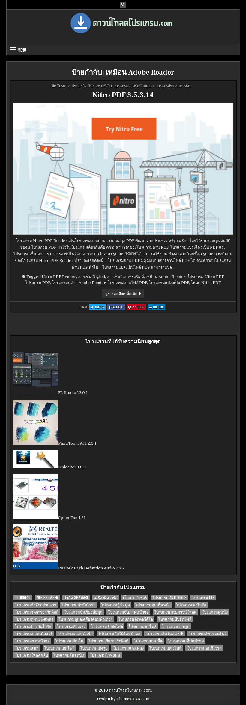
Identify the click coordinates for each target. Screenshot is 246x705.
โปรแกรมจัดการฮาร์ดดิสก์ (36, 612)
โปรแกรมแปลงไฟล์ (165, 648)
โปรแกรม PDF (37, 282)
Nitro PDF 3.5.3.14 (123, 95)
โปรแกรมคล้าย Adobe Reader (79, 282)
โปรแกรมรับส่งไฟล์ (107, 626)
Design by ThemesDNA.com (123, 699)
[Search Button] (123, 5)
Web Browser (47, 597)
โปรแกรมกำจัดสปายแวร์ (35, 605)
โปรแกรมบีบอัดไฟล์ (174, 619)
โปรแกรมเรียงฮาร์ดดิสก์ (108, 641)
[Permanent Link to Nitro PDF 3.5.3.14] (123, 169)
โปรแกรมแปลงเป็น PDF (169, 282)
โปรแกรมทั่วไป (100, 85)
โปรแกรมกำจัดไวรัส (79, 605)
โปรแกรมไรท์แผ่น (105, 655)
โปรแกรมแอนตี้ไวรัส (204, 648)
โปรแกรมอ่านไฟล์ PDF (127, 282)
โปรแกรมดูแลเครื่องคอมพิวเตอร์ (85, 619)
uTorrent (23, 597)
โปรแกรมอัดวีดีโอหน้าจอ (119, 633)
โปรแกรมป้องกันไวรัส (33, 626)
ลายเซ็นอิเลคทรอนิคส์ (125, 276)
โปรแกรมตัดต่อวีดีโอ (135, 619)
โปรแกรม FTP (203, 597)
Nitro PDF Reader (59, 276)
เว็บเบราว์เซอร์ (135, 597)
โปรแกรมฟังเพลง (71, 626)
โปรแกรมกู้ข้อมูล (115, 605)
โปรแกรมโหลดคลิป (31, 655)
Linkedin (159, 307)
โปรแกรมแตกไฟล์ (59, 648)
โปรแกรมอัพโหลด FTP (164, 633)
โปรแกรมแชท (27, 648)
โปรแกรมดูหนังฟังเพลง (34, 619)
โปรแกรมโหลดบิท (68, 655)
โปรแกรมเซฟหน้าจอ (32, 641)
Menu (22, 50)
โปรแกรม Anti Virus (169, 597)
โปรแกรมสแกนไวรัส (75, 633)
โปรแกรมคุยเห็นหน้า (153, 605)
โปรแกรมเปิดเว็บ (69, 641)
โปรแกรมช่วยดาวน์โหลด (175, 612)
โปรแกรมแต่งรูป (93, 648)
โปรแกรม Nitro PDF (206, 276)
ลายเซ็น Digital (91, 276)
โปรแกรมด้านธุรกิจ (72, 85)
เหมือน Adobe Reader (166, 276)
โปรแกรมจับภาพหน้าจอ (128, 612)
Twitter (100, 307)
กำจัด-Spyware (76, 597)
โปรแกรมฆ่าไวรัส (191, 605)
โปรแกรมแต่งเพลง (128, 648)
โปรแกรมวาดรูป (175, 626)
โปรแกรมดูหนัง (215, 612)
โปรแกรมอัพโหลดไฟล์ (208, 633)
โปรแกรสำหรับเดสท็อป (173, 85)
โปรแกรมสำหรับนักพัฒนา (134, 85)
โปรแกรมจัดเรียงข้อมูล (83, 612)
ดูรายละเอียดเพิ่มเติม (124, 294)
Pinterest (139, 307)
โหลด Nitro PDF (206, 282)
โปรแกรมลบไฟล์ (142, 626)
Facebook (118, 307)
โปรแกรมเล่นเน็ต (148, 641)
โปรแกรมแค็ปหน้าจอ (186, 641)
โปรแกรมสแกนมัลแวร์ (33, 633)
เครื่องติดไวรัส (106, 597)
